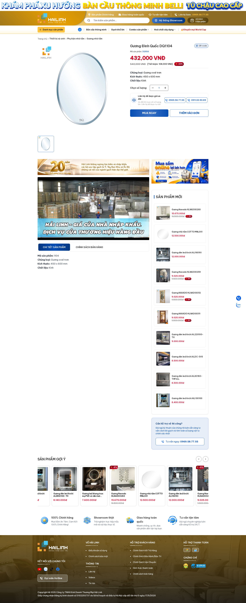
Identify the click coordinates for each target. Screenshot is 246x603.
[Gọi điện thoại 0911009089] (238, 298)
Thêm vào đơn (189, 113)
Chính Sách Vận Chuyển (144, 562)
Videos (92, 577)
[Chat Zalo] (238, 304)
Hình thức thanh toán (143, 568)
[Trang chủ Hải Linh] (52, 18)
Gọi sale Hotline (53, 578)
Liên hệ (92, 571)
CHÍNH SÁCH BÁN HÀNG (89, 247)
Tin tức (92, 583)
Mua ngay (149, 113)
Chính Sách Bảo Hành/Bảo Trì (147, 556)
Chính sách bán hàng (143, 574)
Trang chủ (42, 39)
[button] (46, 144)
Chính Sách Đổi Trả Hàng (145, 550)
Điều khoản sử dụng (98, 550)
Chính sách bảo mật (98, 556)
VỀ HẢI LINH (92, 542)
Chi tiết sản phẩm (54, 247)
